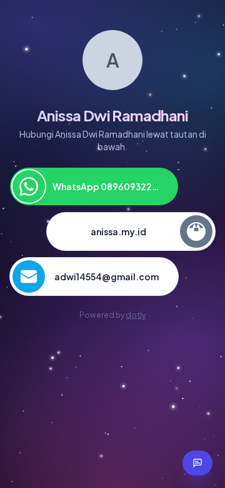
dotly (136, 315)
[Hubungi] (197, 462)
